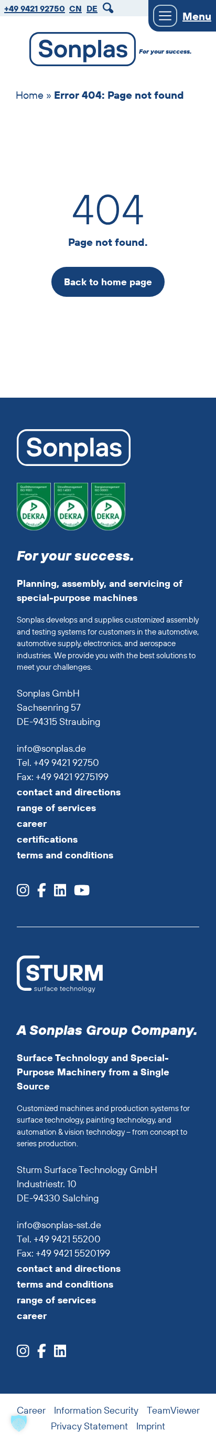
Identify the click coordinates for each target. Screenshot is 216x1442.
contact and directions (69, 792)
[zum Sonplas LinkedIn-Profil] (56, 893)
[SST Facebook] (37, 1354)
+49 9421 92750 (34, 8)
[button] (19, 1423)
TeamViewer (173, 1410)
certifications (47, 839)
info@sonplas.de (51, 748)
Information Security (96, 1410)
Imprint (150, 1426)
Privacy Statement (89, 1426)
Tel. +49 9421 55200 (59, 1239)
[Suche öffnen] (109, 8)
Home (30, 94)
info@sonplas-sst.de (59, 1225)
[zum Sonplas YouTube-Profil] (78, 893)
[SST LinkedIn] (56, 1354)
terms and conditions (65, 855)
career (32, 823)
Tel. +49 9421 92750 (58, 762)
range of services (56, 808)
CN (75, 8)
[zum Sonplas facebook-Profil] (37, 893)
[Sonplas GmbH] (77, 51)
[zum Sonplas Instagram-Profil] (23, 893)
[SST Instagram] (23, 1354)
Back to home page (108, 282)
